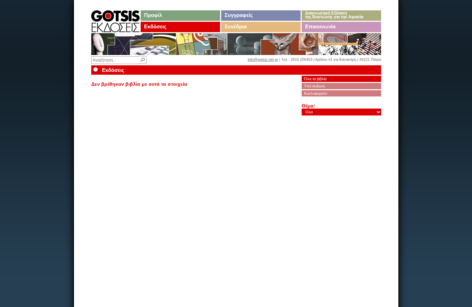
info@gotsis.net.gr (263, 59)
